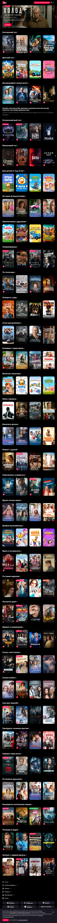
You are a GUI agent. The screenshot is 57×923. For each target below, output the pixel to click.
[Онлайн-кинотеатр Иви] (4, 2)
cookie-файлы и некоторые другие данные (19, 912)
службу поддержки (22, 920)
